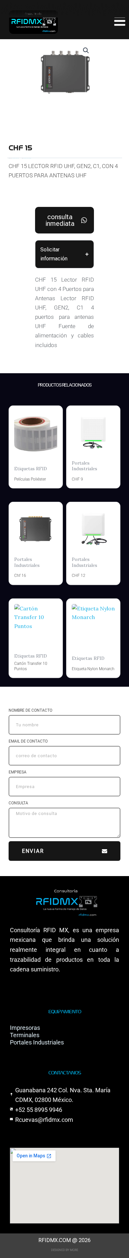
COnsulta (18, 803)
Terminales (24, 1035)
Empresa (17, 772)
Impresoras (25, 1027)
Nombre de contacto (30, 710)
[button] (86, 50)
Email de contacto (28, 741)
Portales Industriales (37, 1042)
